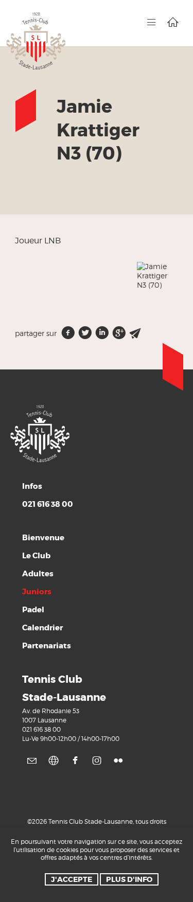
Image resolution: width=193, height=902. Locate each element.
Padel (33, 610)
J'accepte (71, 879)
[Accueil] (173, 22)
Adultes (38, 574)
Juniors (36, 592)
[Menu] (151, 22)
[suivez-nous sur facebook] (75, 760)
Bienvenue (43, 538)
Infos (47, 495)
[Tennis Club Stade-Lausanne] (36, 40)
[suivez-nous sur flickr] (118, 760)
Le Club (36, 556)
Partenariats (46, 646)
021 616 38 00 (41, 729)
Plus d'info (129, 879)
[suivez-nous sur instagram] (96, 760)
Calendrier (42, 628)
